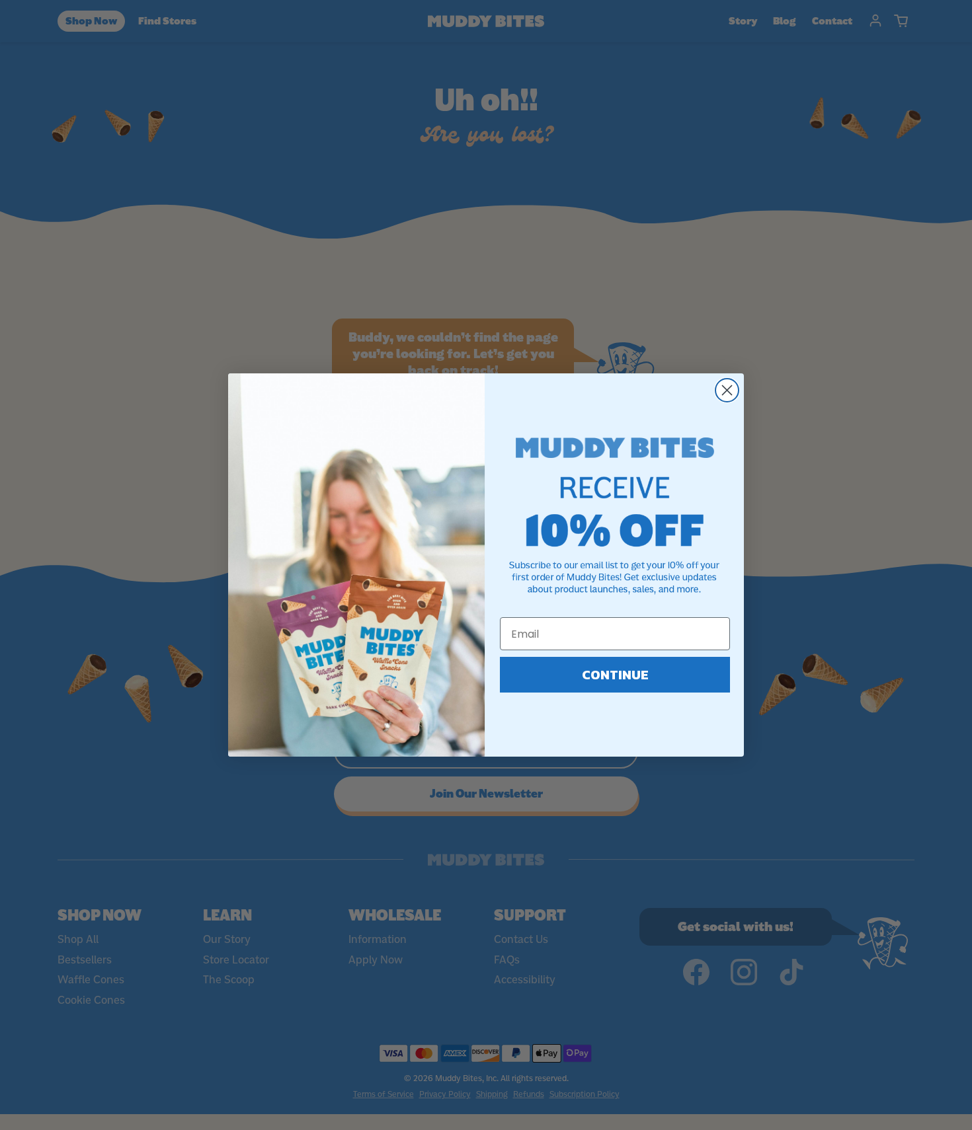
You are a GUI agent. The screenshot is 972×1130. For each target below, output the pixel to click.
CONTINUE (615, 675)
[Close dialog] (727, 390)
